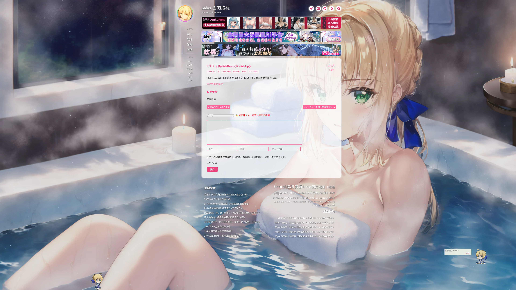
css (320, 198)
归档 (190, 73)
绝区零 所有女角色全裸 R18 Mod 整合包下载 (225, 194)
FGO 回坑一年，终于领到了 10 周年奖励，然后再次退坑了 (232, 212)
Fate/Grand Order (291, 197)
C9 (281, 197)
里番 (315, 193)
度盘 (309, 193)
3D (330, 193)
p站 (320, 193)
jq (218, 71)
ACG (189, 29)
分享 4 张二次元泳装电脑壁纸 (218, 231)
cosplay (325, 198)
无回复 (244, 71)
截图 (333, 205)
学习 (189, 34)
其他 (189, 49)
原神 (282, 201)
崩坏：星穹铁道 (325, 202)
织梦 (307, 201)
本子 (278, 201)
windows (315, 205)
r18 (308, 186)
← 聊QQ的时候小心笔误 (219, 107)
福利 (290, 186)
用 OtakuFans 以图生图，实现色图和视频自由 (226, 203)
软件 (189, 39)
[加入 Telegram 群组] (310, 9)
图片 (315, 186)
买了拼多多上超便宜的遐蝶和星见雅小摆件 (224, 217)
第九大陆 (304, 197)
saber (302, 193)
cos (324, 205)
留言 (190, 81)
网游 (277, 197)
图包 (330, 198)
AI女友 (189, 65)
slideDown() (226, 71)
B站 (333, 202)
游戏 (189, 44)
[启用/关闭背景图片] (318, 8)
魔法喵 (189, 69)
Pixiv (190, 61)
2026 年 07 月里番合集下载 (217, 199)
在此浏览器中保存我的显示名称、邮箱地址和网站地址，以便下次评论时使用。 (248, 157)
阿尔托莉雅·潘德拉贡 (298, 201)
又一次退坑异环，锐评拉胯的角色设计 (222, 235)
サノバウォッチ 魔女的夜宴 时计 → (319, 107)
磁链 (331, 187)
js (327, 187)
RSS (190, 57)
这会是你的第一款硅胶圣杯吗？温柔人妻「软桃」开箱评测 (232, 221)
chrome (317, 201)
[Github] (324, 9)
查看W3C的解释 (215, 84)
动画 (322, 187)
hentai (280, 186)
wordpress (313, 197)
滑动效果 (236, 71)
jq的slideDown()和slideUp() (233, 66)
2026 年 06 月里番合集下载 (217, 226)
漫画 (327, 205)
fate (288, 201)
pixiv (296, 193)
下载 (276, 193)
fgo (285, 201)
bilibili (321, 205)
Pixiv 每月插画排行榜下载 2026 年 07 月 (223, 208)
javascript (285, 193)
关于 (190, 77)
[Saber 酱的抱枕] (185, 13)
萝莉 (311, 201)
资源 (298, 186)
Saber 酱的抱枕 (216, 8)
